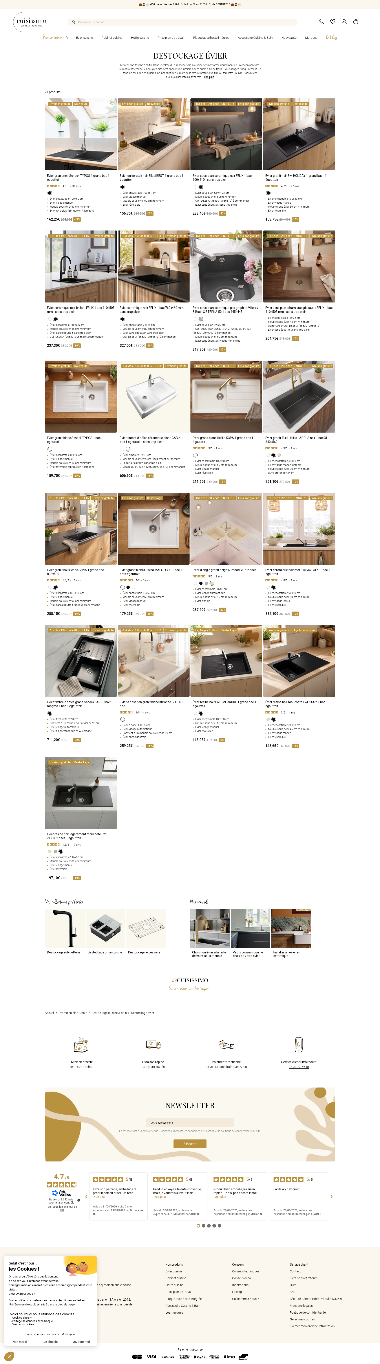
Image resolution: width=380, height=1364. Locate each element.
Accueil (50, 1013)
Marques (311, 37)
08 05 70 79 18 (299, 1067)
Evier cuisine (174, 1271)
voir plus (100, 1196)
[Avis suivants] (332, 1196)
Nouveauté (288, 37)
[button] (355, 22)
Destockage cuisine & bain (109, 1013)
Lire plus (209, 77)
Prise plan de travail (171, 37)
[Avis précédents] (86, 1196)
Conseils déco (241, 1278)
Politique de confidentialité (308, 1312)
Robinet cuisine (112, 37)
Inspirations (240, 1285)
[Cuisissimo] (29, 22)
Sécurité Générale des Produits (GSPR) (316, 1299)
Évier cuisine (84, 37)
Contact (295, 1271)
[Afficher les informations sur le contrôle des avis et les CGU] (78, 1200)
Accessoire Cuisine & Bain (255, 37)
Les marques (174, 1312)
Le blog (237, 1292)
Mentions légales (301, 1305)
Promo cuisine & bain (73, 1013)
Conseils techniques (245, 1271)
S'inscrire (190, 1144)
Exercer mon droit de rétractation (312, 1326)
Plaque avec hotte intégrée (211, 37)
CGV (293, 1285)
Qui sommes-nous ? (245, 1299)
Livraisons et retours (304, 1278)
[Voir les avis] (81, 186)
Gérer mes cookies (302, 1319)
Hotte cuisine (140, 37)
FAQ (292, 1292)
